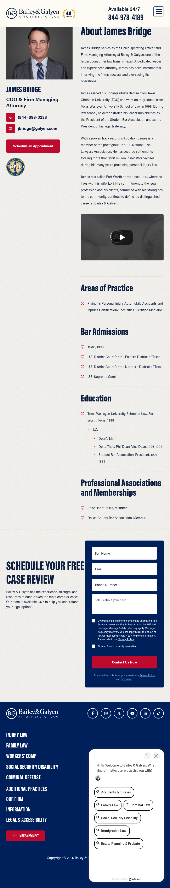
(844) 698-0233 (32, 117)
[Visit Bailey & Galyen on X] (119, 713)
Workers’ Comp (21, 756)
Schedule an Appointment (33, 146)
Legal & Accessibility (26, 819)
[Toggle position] (147, 755)
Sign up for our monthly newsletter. (117, 646)
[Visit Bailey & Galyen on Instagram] (106, 713)
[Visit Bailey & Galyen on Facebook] (92, 713)
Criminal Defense (23, 777)
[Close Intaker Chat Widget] (156, 755)
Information (18, 809)
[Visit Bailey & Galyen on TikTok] (158, 713)
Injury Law (16, 735)
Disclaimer (126, 679)
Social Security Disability (32, 766)
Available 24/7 (125, 14)
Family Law (17, 745)
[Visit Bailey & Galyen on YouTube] (132, 713)
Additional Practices (26, 789)
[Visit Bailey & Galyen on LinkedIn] (145, 713)
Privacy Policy (126, 639)
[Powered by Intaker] (135, 879)
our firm (14, 799)
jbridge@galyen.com (37, 128)
